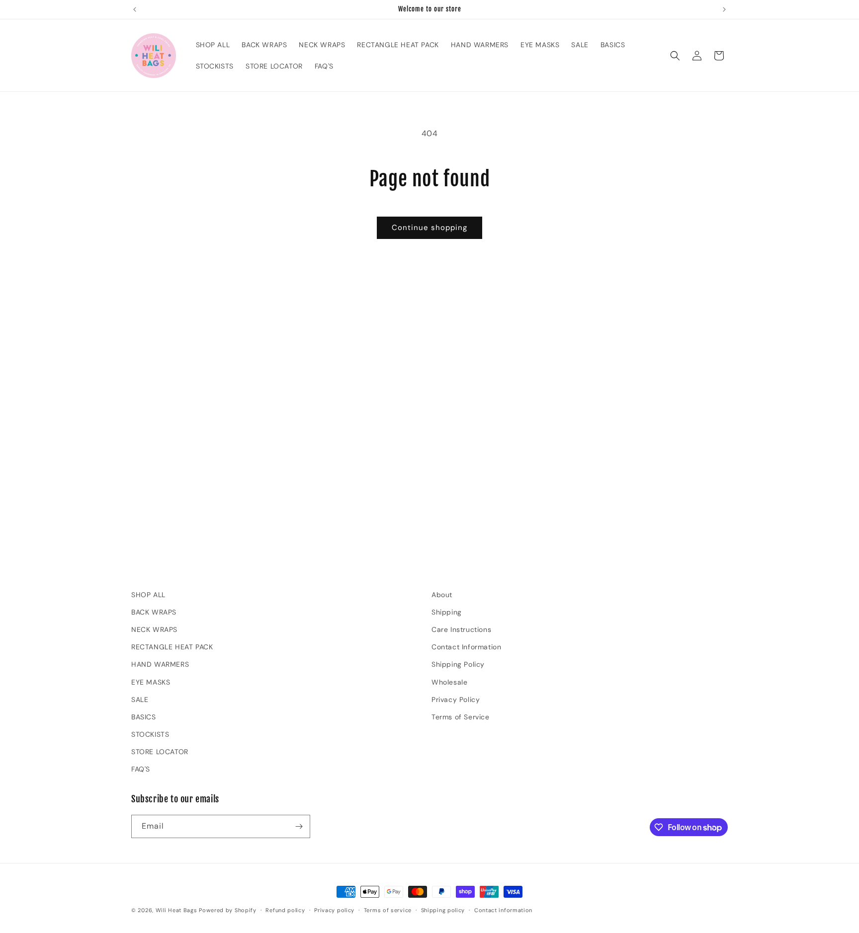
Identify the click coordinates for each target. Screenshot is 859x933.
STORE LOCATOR (159, 751)
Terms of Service (460, 716)
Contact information (503, 910)
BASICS (143, 716)
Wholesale (449, 682)
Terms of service (388, 910)
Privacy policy (334, 910)
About (441, 594)
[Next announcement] (724, 9)
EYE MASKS (150, 682)
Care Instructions (461, 629)
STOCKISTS (150, 734)
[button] (675, 56)
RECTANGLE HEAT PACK (172, 646)
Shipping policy (443, 910)
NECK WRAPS (154, 629)
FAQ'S (140, 769)
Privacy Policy (455, 699)
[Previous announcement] (135, 9)
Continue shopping (429, 228)
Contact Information (466, 646)
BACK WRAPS (153, 612)
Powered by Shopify (228, 910)
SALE (139, 699)
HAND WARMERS (160, 664)
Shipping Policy (458, 664)
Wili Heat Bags (176, 910)
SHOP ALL (148, 594)
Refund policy (285, 910)
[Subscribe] (299, 826)
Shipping (446, 612)
